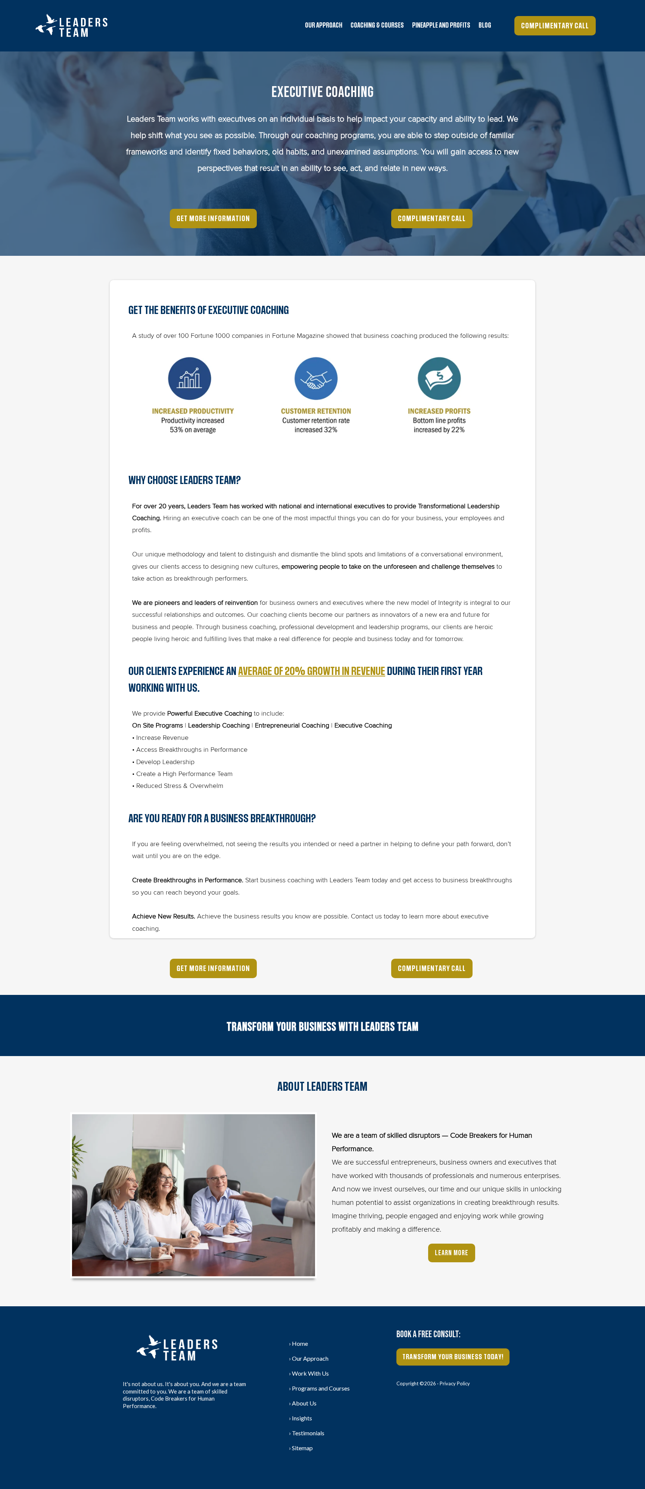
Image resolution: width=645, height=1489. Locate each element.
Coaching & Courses (377, 25)
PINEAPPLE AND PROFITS (441, 25)
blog (485, 25)
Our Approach (323, 25)
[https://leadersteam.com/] (71, 26)
